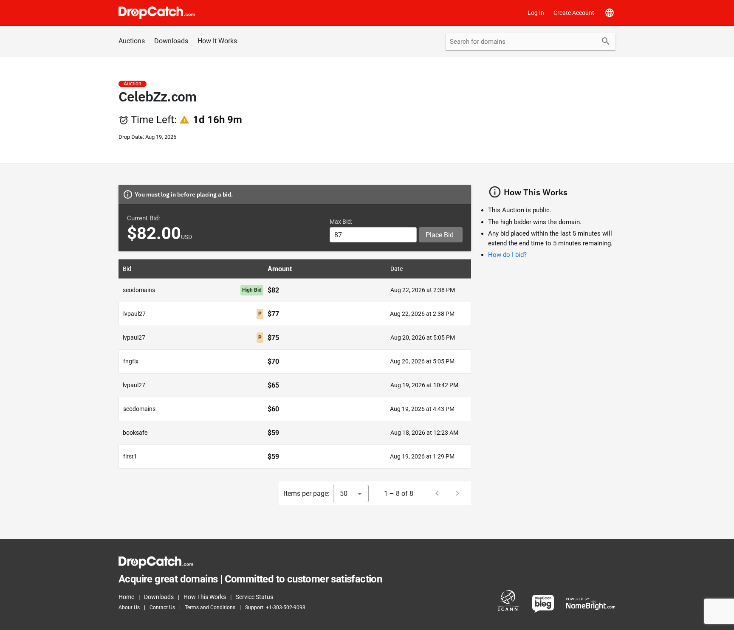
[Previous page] (437, 493)
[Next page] (457, 493)
